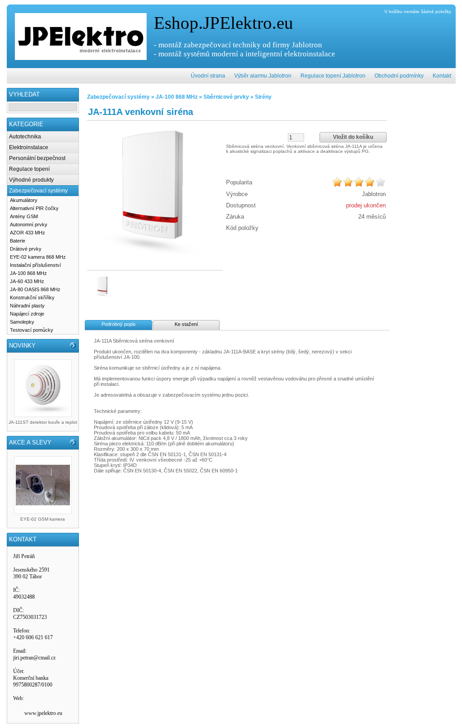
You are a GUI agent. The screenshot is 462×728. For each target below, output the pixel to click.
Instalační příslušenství (35, 265)
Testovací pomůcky (31, 330)
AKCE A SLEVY (30, 442)
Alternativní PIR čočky (34, 208)
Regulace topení (29, 169)
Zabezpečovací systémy (38, 191)
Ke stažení (186, 324)
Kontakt (442, 76)
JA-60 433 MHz (27, 281)
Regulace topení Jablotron (332, 76)
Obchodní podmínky (399, 76)
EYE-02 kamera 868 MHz (38, 257)
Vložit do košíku (353, 137)
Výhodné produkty (31, 180)
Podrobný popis (119, 324)
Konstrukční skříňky (32, 297)
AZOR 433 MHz (27, 232)
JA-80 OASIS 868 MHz (35, 289)
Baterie (17, 240)
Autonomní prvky (28, 224)
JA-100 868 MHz (28, 273)
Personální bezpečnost (37, 158)
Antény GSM (24, 216)
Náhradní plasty (27, 305)
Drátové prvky (26, 249)
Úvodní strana (208, 76)
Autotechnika (25, 136)
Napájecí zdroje (27, 313)
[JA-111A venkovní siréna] (154, 190)
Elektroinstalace (28, 147)
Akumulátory (23, 200)
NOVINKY (22, 345)
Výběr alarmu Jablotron (262, 76)
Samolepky (22, 322)
